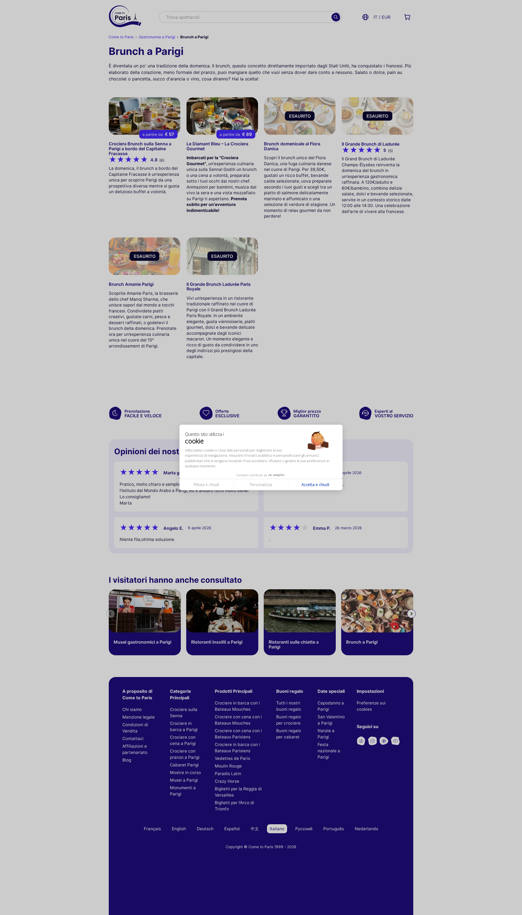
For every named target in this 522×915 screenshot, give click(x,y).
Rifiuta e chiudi (206, 484)
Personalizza (261, 484)
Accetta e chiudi (315, 484)
